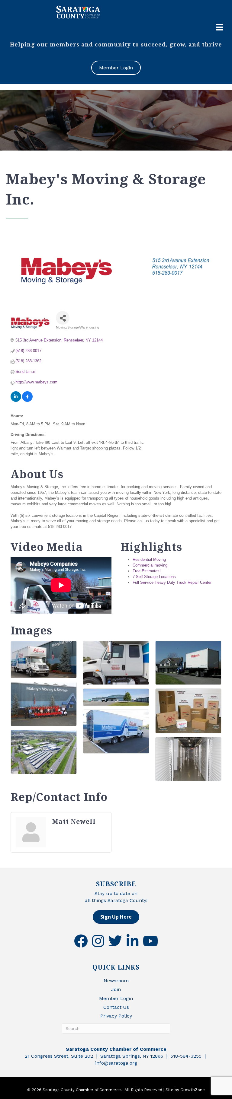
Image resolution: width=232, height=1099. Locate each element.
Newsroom (116, 980)
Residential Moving (149, 559)
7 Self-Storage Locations (154, 576)
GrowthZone (192, 1090)
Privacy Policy (116, 1016)
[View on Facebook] (27, 400)
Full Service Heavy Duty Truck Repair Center (172, 582)
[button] (116, 917)
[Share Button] (62, 318)
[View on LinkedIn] (16, 400)
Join (116, 989)
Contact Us (116, 1007)
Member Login (116, 998)
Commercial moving (150, 565)
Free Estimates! (147, 571)
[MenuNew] (219, 27)
